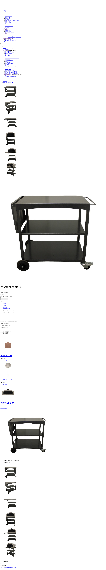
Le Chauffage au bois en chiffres (14, 36)
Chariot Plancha (8, 16)
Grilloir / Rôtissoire (9, 22)
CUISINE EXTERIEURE (10, 40)
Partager (4, 303)
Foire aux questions (9, 26)
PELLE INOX (6, 379)
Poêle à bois (7, 30)
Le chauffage (5, 29)
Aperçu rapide (3, 360)
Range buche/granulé (9, 32)
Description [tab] (5, 307)
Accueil (4, 10)
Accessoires (7, 24)
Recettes (7, 27)
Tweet (4, 304)
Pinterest (4, 305)
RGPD (18, 567)
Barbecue (7, 19)
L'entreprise (7, 11)
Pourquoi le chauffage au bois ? (14, 34)
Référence (2, 325)
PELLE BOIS (6, 355)
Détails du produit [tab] (6, 308)
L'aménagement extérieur (8, 38)
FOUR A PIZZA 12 (8, 403)
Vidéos (6, 28)
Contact (4, 41)
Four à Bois (7, 18)
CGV (15, 567)
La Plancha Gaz (8, 13)
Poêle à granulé (8, 31)
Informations (7, 33)
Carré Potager (8, 39)
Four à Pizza (7, 17)
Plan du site (3, 567)
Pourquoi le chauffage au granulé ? (14, 37)
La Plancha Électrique (9, 15)
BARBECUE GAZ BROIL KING (12, 20)
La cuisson (5, 12)
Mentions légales (9, 567)
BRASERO (7, 21)
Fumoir (6, 23)
